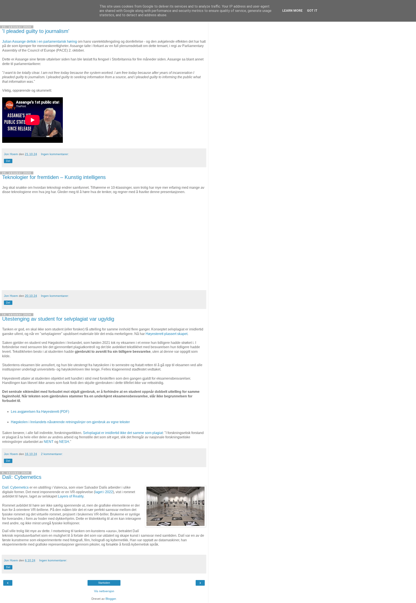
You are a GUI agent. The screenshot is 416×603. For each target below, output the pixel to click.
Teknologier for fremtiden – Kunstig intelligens (54, 177)
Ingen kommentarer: (55, 154)
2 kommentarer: (52, 454)
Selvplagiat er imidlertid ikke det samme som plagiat (123, 433)
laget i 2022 (104, 492)
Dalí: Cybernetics (21, 477)
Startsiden (104, 582)
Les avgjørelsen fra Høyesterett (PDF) (40, 411)
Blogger (111, 598)
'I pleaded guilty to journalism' (35, 31)
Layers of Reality (70, 496)
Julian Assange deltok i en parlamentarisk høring (39, 41)
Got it (312, 11)
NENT (49, 442)
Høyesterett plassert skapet (166, 334)
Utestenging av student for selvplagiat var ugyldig (58, 319)
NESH (64, 442)
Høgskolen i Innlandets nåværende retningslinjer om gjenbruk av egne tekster (70, 422)
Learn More (292, 11)
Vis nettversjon (104, 591)
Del (8, 161)
